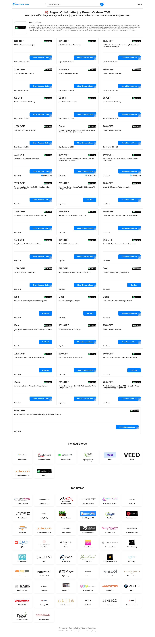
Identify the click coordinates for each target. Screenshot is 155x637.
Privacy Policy (74, 628)
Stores (139, 4)
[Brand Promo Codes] (20, 4)
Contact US (63, 628)
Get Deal (90, 200)
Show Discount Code (41, 58)
